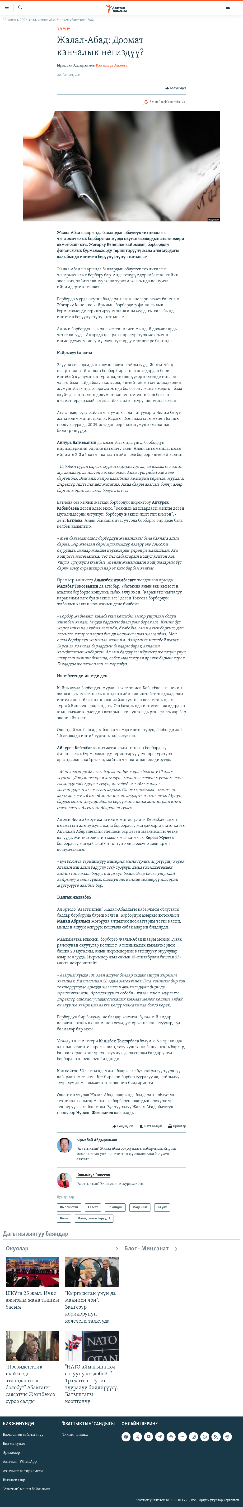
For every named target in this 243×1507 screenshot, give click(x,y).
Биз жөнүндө (14, 1444)
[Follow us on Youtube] (148, 1436)
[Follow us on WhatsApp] (204, 1436)
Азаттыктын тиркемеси (23, 1471)
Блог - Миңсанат (146, 1249)
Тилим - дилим (75, 1435)
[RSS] (215, 1436)
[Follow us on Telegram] (159, 1436)
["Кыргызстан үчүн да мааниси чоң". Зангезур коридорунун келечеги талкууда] (92, 1272)
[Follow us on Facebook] (126, 1436)
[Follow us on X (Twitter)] (137, 1436)
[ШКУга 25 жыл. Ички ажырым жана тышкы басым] (32, 1272)
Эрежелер (11, 1453)
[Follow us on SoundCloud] (182, 1436)
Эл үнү (63, 29)
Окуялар (17, 1249)
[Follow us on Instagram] (193, 1436)
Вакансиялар (14, 1480)
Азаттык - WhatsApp (20, 1462)
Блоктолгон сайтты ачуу (23, 1435)
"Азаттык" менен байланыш (26, 1489)
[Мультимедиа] (228, 8)
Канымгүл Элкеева (112, 65)
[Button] (175, 88)
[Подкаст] (227, 1436)
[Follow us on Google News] (171, 1436)
